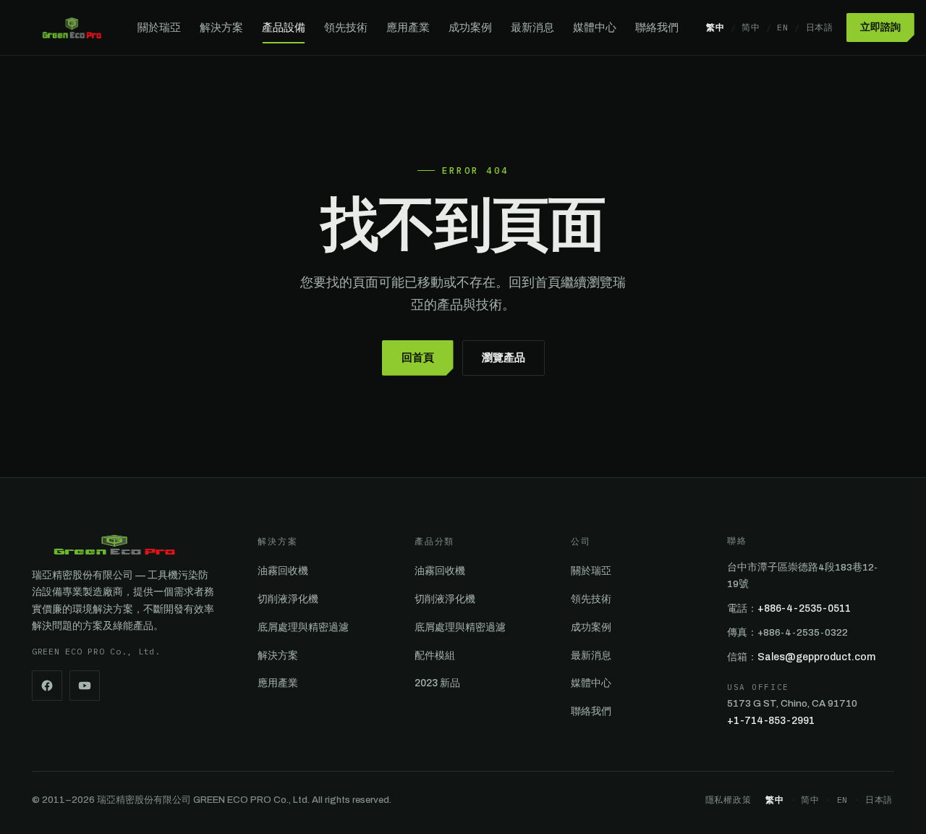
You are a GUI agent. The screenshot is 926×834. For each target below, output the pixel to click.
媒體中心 (594, 27)
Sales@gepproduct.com (816, 657)
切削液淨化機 (288, 599)
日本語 (819, 27)
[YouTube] (84, 685)
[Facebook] (47, 685)
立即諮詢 (880, 27)
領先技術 (346, 27)
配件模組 (435, 655)
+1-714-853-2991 (771, 720)
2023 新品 (437, 683)
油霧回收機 (283, 570)
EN (782, 27)
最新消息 (532, 27)
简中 (751, 27)
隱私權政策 (728, 799)
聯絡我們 (657, 27)
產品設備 (283, 27)
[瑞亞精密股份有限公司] (71, 27)
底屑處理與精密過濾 (303, 627)
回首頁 (418, 357)
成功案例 (470, 27)
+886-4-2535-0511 (804, 608)
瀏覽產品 (503, 357)
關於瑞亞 (159, 27)
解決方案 (221, 27)
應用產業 (408, 27)
